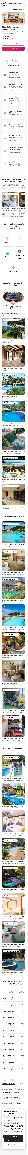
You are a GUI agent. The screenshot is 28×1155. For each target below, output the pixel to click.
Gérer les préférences (13, 1145)
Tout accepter (13, 1136)
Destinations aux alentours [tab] (9, 1083)
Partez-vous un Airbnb (17, 10)
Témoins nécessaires (13, 1140)
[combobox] (13, 38)
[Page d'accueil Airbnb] (3, 9)
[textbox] (7, 44)
